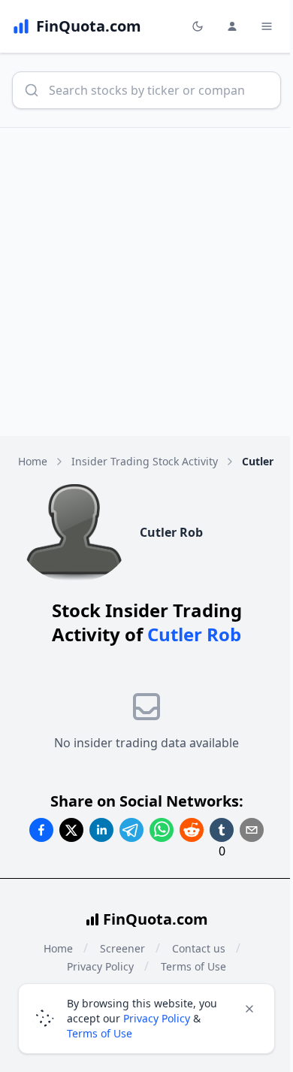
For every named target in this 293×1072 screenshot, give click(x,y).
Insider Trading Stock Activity (144, 461)
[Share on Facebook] (41, 830)
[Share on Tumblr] (222, 830)
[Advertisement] (146, 281)
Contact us (198, 948)
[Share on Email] (252, 830)
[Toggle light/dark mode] (197, 26)
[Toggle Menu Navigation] (266, 26)
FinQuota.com (155, 919)
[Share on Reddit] (192, 830)
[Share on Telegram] (131, 830)
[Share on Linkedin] (101, 830)
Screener (122, 948)
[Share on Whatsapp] (162, 830)
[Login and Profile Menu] (232, 26)
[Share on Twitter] (71, 830)
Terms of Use (99, 1033)
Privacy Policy (156, 1018)
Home (32, 461)
